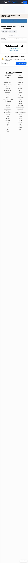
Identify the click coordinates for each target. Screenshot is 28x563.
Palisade (8, 105)
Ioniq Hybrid (12, 31)
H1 (7, 94)
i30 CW (20, 126)
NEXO (20, 103)
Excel (20, 86)
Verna (20, 120)
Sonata (20, 111)
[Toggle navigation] (2, 2)
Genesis (20, 88)
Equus (7, 86)
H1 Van (7, 95)
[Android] (22, 2)
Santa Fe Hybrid (20, 107)
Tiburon (20, 114)
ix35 (20, 129)
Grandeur (7, 92)
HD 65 (7, 97)
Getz (20, 90)
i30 (7, 126)
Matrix (7, 103)
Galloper (8, 88)
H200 (20, 95)
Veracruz (8, 120)
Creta (7, 80)
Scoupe (8, 111)
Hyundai (19, 15)
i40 (7, 127)
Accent (20, 75)
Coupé (20, 79)
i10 (7, 124)
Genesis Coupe (7, 90)
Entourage (20, 84)
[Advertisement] (14, 9)
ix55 (8, 131)
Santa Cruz (20, 105)
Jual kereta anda (14, 50)
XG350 (20, 122)
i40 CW (20, 127)
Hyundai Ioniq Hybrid (5, 16)
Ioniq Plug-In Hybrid (8, 99)
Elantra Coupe (7, 82)
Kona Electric (8, 101)
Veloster (8, 118)
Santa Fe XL (20, 109)
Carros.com (3, 15)
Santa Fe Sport (7, 109)
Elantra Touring (7, 84)
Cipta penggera (21, 63)
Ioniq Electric (20, 97)
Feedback (24, 561)
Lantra (20, 101)
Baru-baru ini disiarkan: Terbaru (17, 39)
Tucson (20, 116)
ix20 (8, 129)
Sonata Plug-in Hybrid (20, 112)
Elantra (20, 80)
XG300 (7, 122)
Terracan (8, 114)
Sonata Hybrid (7, 112)
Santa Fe (8, 107)
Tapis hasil (14, 21)
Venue (20, 118)
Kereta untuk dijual (11, 15)
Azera (7, 79)
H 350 (20, 92)
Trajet (7, 116)
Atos (8, 77)
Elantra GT (20, 82)
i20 (20, 124)
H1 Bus (20, 94)
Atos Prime (20, 77)
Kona (20, 99)
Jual (25, 2)
